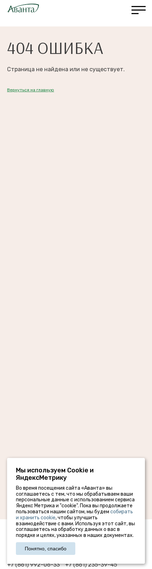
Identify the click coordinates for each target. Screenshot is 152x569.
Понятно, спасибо (45, 548)
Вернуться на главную (30, 89)
